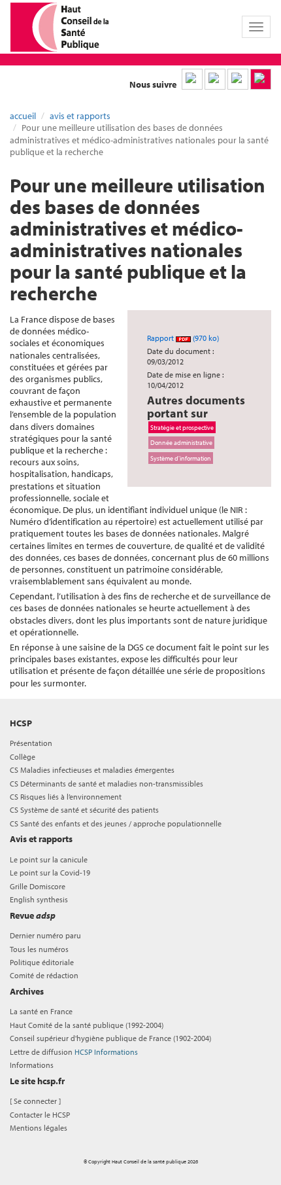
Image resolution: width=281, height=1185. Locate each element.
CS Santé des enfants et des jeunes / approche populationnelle (116, 823)
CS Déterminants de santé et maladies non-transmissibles (106, 783)
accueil (23, 116)
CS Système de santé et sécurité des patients (84, 810)
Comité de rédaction (44, 975)
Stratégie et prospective (182, 427)
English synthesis (39, 899)
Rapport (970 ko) (183, 338)
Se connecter (35, 1101)
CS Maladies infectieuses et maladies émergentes (92, 770)
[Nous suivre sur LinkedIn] (192, 79)
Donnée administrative (181, 442)
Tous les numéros (39, 949)
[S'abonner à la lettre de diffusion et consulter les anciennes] (260, 79)
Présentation (31, 743)
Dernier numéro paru (45, 935)
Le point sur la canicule (49, 859)
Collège (22, 757)
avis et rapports (80, 116)
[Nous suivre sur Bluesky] (215, 79)
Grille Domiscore (37, 886)
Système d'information (180, 458)
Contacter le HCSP (40, 1115)
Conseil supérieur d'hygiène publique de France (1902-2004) (110, 1038)
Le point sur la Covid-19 (50, 872)
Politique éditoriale (42, 962)
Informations (32, 1065)
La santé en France (41, 1011)
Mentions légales (38, 1128)
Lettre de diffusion (74, 1052)
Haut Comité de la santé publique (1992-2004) (86, 1025)
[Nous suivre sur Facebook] (237, 79)
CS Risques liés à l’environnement (66, 797)
